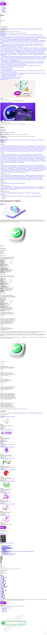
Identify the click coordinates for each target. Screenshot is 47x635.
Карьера (8, 34)
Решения (3, 6)
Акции (3, 10)
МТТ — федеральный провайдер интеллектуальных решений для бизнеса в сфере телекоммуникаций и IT (17, 551)
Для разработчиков (11, 548)
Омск (1, 588)
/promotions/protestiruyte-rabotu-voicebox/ (6, 102)
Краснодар (2, 584)
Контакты (19, 34)
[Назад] (1, 246)
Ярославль (2, 598)
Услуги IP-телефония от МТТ (29, 28)
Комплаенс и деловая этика (38, 34)
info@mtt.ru (2, 533)
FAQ (3, 549)
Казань (1, 582)
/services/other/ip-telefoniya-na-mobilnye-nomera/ (7, 503)
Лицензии (22, 34)
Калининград (2, 583)
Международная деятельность (29, 34)
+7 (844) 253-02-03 (3, 1)
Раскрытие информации (14, 34)
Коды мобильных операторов (6, 550)
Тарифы (3, 9)
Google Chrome (4, 610)
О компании (4, 11)
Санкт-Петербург (3, 577)
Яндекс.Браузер (4, 611)
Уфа (1, 596)
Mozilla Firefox (4, 608)
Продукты (4, 7)
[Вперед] (2, 246)
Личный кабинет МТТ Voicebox (13, 28)
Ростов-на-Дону (3, 590)
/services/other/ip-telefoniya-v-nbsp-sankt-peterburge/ (8, 469)
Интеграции (4, 8)
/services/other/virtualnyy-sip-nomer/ (5, 492)
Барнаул (1, 578)
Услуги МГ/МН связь (21, 28)
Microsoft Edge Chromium (6, 607)
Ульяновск (2, 595)
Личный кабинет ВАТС (4, 28)
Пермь (1, 589)
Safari (3, 609)
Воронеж (1, 580)
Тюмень (1, 594)
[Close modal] (1, 564)
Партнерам (5, 139)
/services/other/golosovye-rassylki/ (5, 515)
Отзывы (5, 34)
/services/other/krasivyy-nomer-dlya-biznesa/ (6, 429)
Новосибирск (2, 587)
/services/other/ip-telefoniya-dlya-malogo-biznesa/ (7, 458)
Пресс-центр (2, 34)
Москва (1, 576)
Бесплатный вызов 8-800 (38, 28)
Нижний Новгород (3, 586)
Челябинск (2, 597)
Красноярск (2, 585)
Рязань (1, 591)
